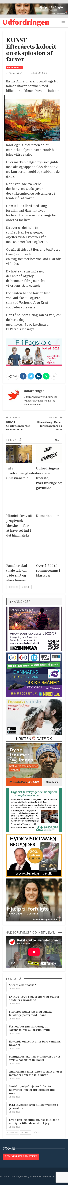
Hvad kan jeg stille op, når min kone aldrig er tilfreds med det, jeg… (34, 1121)
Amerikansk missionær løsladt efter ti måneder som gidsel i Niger (35, 1073)
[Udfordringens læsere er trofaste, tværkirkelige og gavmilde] (49, 454)
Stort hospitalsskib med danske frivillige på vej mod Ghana (30, 1013)
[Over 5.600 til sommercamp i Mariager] (49, 551)
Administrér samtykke (21, 1156)
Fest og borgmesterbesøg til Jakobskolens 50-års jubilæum (30, 1028)
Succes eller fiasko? (22, 985)
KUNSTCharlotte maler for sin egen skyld (18, 426)
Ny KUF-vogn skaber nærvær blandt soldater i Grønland (34, 998)
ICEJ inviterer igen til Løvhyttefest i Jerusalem (33, 1106)
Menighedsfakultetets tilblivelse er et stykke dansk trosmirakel (34, 1058)
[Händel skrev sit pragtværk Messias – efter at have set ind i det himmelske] (19, 502)
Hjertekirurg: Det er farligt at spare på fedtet (49, 426)
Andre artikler (14, 67)
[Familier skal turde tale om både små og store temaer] (19, 551)
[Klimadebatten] (49, 502)
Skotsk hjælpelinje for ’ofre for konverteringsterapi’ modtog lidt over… (32, 1090)
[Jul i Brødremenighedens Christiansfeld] (19, 454)
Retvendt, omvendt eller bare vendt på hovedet (35, 1043)
